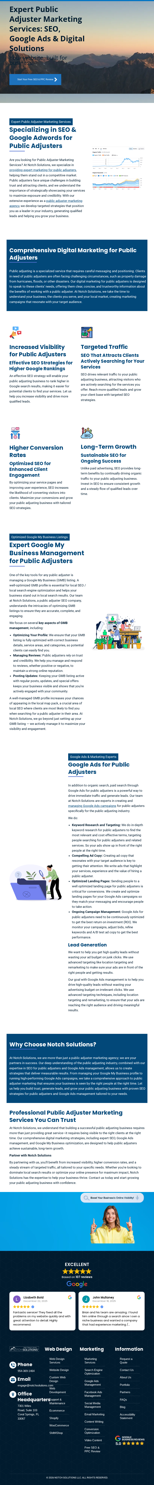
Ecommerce (57, 1410)
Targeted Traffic (104, 347)
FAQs (123, 1399)
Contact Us (127, 1370)
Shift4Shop (56, 1432)
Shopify (54, 1418)
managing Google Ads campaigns (92, 806)
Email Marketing (94, 1414)
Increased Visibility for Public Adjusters (37, 350)
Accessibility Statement (127, 1416)
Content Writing (94, 1421)
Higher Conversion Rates (36, 451)
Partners (125, 1392)
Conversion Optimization (92, 1431)
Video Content (93, 1440)
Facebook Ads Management (93, 1394)
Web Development (57, 1390)
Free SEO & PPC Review (92, 1449)
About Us (125, 1377)
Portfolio (125, 1384)
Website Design (59, 1370)
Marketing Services (91, 1360)
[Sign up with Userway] (15, 333)
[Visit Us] (28, 1406)
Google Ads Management (93, 1382)
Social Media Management (93, 1405)
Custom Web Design (57, 1379)
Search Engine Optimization (94, 1371)
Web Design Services (56, 1360)
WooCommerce (59, 1425)
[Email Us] (28, 1383)
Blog (122, 1407)
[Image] (130, 1440)
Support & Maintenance (57, 1401)
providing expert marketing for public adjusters (42, 170)
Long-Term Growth (109, 447)
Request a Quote (126, 1360)
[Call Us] (28, 1369)
